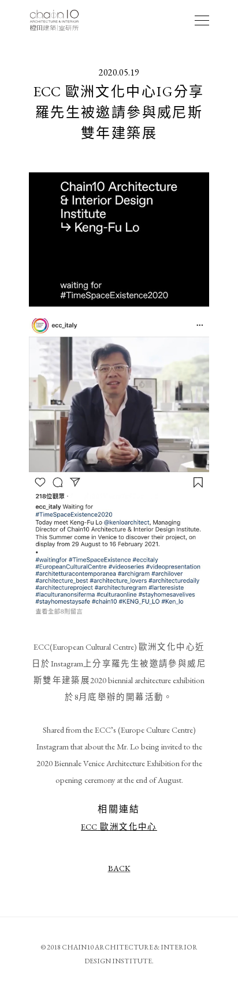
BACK (119, 868)
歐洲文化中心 (119, 826)
